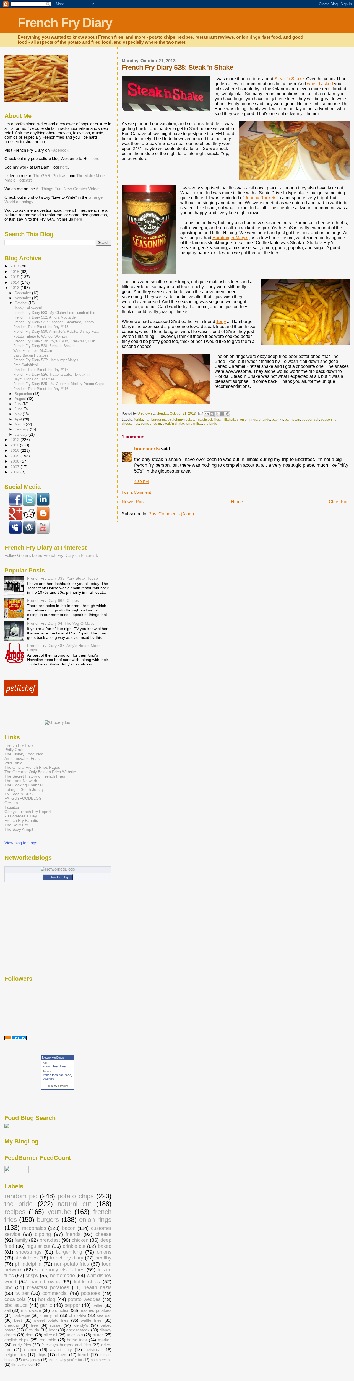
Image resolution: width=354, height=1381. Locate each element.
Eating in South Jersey (24, 789)
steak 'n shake (173, 423)
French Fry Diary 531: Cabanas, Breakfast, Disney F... (57, 322)
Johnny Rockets (260, 197)
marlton (104, 1340)
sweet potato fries (51, 1320)
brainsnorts (147, 448)
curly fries (22, 1345)
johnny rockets (184, 420)
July (18, 404)
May (19, 414)
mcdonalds (34, 1228)
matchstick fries (208, 420)
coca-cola (15, 1299)
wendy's (80, 1325)
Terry (221, 321)
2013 (15, 287)
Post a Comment (136, 492)
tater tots (75, 1335)
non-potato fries (71, 1264)
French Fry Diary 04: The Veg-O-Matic (60, 623)
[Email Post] (200, 413)
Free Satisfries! (25, 365)
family (21, 1240)
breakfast (50, 1240)
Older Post (339, 501)
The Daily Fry (16, 825)
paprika (277, 420)
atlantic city (61, 1350)
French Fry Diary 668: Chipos (53, 600)
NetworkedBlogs (53, 1057)
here (95, 158)
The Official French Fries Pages (32, 767)
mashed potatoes (95, 1310)
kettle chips (87, 1281)
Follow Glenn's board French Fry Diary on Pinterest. (51, 555)
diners (61, 1354)
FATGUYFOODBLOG (23, 798)
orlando (264, 420)
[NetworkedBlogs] (58, 869)
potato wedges (84, 1299)
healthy (103, 1258)
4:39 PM (141, 482)
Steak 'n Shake (289, 78)
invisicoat (93, 1350)
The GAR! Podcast (50, 176)
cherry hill (49, 1315)
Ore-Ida (11, 803)
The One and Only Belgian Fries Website (40, 772)
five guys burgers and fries (66, 1345)
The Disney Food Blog (23, 754)
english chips (16, 1340)
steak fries (26, 1258)
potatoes (48, 1078)
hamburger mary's (158, 420)
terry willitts (194, 423)
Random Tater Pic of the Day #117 (40, 370)
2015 (15, 277)
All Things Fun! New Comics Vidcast (69, 189)
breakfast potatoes (48, 1287)
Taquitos (11, 807)
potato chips (75, 1196)
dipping (43, 1234)
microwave (31, 1310)
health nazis (97, 1287)
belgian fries (15, 1354)
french (83, 1354)
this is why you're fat (65, 1360)
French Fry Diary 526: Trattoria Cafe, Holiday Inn (52, 374)
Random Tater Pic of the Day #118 (40, 327)
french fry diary (66, 1258)
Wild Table (13, 763)
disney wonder (22, 1365)
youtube (59, 1211)
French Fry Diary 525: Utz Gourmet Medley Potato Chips (58, 384)
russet (55, 1325)
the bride (210, 423)
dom (30, 1335)
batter (97, 1305)
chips (41, 1354)
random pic (20, 1196)
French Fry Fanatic (21, 820)
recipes (14, 1211)
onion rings (248, 420)
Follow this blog (58, 877)
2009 (15, 456)
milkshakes (230, 420)
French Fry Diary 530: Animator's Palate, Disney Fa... (56, 332)
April (19, 419)
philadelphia (28, 1264)
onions (104, 1252)
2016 (15, 271)
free (34, 1325)
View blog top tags (20, 843)
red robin (48, 1340)
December (23, 293)
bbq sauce (16, 1305)
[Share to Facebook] (222, 414)
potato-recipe (101, 1360)
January (21, 434)
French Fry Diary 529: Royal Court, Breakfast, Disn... (55, 341)
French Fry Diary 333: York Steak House (62, 578)
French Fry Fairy (19, 745)
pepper (307, 420)
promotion (60, 1310)
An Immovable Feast (22, 758)
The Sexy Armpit (18, 829)
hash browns (45, 1281)
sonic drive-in (151, 423)
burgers (48, 1219)
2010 (15, 450)
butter (98, 1335)
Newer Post (133, 501)
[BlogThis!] (212, 414)
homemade (62, 1275)
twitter (22, 1293)
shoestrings (130, 423)
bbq (8, 1287)
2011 (15, 445)
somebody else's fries (59, 1269)
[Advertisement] (69, 708)
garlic (46, 1305)
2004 (15, 472)
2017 (15, 266)
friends (73, 1234)
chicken (80, 1240)
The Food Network (20, 780)
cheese (103, 1234)
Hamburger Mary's (230, 237)
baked (104, 1246)
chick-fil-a (77, 1315)
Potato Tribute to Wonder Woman (40, 337)
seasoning (329, 420)
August (21, 399)
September (24, 394)
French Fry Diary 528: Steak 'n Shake (43, 346)
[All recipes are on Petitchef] (21, 695)
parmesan (292, 420)
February (22, 429)
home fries (77, 1340)
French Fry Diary (65, 23)
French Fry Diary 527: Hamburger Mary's (45, 360)
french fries (50, 1075)
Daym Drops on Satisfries (33, 379)
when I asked (320, 83)
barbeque (21, 1315)
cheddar (11, 1325)
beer (53, 1330)
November (23, 298)
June (19, 409)
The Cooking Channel (23, 785)
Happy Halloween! (27, 308)
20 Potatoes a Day (20, 816)
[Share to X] (217, 414)
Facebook (60, 150)
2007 (15, 466)
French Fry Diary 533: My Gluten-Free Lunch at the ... (56, 313)
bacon (69, 1228)
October (21, 303)
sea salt (104, 1315)
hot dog (46, 1299)
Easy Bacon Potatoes (30, 355)
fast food (65, 1075)
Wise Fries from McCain (32, 351)
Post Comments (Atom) (171, 514)
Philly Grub (14, 749)
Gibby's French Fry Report (27, 811)
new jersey (31, 1360)
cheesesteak (78, 1330)
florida (138, 420)
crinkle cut (74, 1246)
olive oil (50, 1335)
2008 (15, 461)
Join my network (58, 1085)
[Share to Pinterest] (227, 414)
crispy (31, 1275)
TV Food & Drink (18, 794)
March (20, 424)
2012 (15, 439)
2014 (15, 282)
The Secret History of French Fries (34, 776)
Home (237, 501)
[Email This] (206, 414)
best (18, 1320)
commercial (55, 1293)
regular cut (38, 1246)
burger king (69, 1252)
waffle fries (91, 1320)
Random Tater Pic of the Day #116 (40, 389)
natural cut (74, 1203)
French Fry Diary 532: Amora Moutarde (44, 317)
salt (316, 420)
